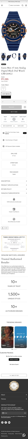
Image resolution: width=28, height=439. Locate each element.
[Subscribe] (25, 413)
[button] (2, 1)
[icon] (21, 329)
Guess (21, 344)
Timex (8, 344)
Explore (9, 346)
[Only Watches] (14, 5)
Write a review (14, 359)
